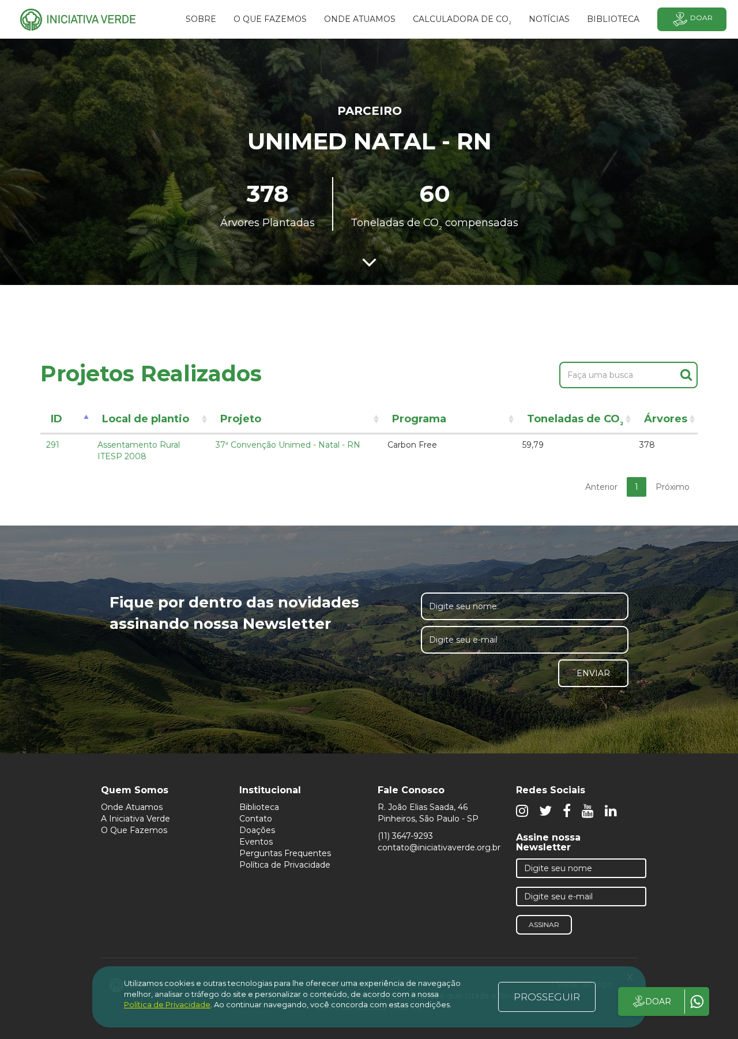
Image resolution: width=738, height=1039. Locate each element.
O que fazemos (270, 19)
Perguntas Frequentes (285, 853)
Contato (255, 818)
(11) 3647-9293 (405, 836)
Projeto (240, 418)
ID (56, 418)
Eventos (256, 842)
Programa (419, 418)
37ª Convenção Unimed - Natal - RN (288, 445)
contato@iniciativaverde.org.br (439, 847)
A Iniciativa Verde (135, 818)
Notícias (549, 19)
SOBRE (201, 19)
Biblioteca (259, 807)
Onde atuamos (360, 19)
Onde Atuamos (132, 807)
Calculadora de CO (462, 21)
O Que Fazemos (134, 830)
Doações (257, 830)
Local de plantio (145, 418)
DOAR (658, 1001)
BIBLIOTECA (613, 19)
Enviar (593, 673)
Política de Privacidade (284, 865)
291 (52, 445)
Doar (701, 17)
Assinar (544, 924)
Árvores (665, 418)
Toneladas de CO (575, 420)
